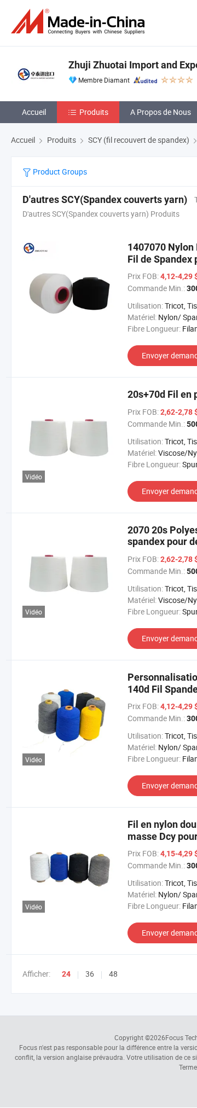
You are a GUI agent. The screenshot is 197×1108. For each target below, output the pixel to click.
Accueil (34, 112)
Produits (93, 112)
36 (89, 973)
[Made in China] (80, 21)
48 (113, 973)
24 (66, 974)
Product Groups (59, 171)
